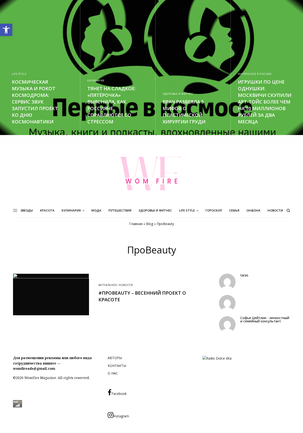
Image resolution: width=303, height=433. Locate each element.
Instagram (121, 416)
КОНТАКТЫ (117, 365)
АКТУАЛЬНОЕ (107, 285)
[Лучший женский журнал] (151, 173)
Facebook (119, 393)
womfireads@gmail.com (34, 368)
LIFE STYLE (19, 74)
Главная (136, 223)
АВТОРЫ (115, 358)
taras (244, 275)
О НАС (113, 373)
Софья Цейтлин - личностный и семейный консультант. (264, 319)
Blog (149, 223)
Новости (126, 285)
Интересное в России (254, 74)
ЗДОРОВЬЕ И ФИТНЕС (178, 93)
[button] (6, 30)
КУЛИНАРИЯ (95, 80)
